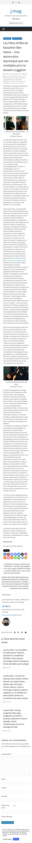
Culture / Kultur (17, 38)
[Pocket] (8, 557)
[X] (22, 554)
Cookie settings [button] (7, 839)
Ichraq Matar (22, 78)
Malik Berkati (16, 74)
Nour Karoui (14, 81)
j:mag (16, 11)
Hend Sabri (15, 78)
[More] (25, 557)
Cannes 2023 (8, 76)
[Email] (18, 557)
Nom (3, 779)
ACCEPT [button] (16, 839)
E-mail (4, 788)
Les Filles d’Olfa (18, 79)
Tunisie (21, 83)
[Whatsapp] (15, 557)
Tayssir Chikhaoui (15, 83)
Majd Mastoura (7, 81)
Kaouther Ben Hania (8, 79)
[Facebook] (11, 554)
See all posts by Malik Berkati (12, 615)
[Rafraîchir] (15, 805)
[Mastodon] (15, 554)
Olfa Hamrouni (21, 81)
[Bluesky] (18, 554)
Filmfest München (7, 78)
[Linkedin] (4, 554)
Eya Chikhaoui (15, 76)
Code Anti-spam (6, 817)
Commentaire (6, 754)
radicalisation (6, 83)
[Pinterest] (8, 554)
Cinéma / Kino (7, 38)
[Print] (4, 557)
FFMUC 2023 (22, 76)
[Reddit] (11, 557)
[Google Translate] (22, 557)
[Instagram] (25, 554)
